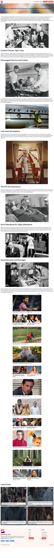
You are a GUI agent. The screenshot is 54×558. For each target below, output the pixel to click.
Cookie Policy (44, 534)
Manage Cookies (45, 535)
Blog (29, 534)
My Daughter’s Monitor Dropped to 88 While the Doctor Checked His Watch (40, 503)
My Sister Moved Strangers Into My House (9, 503)
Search (30, 535)
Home (30, 532)
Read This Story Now (6, 534)
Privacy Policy (44, 532)
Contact (45, 1)
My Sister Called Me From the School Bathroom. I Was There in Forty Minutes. (13, 523)
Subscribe (51, 1)
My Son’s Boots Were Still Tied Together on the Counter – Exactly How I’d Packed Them (40, 523)
